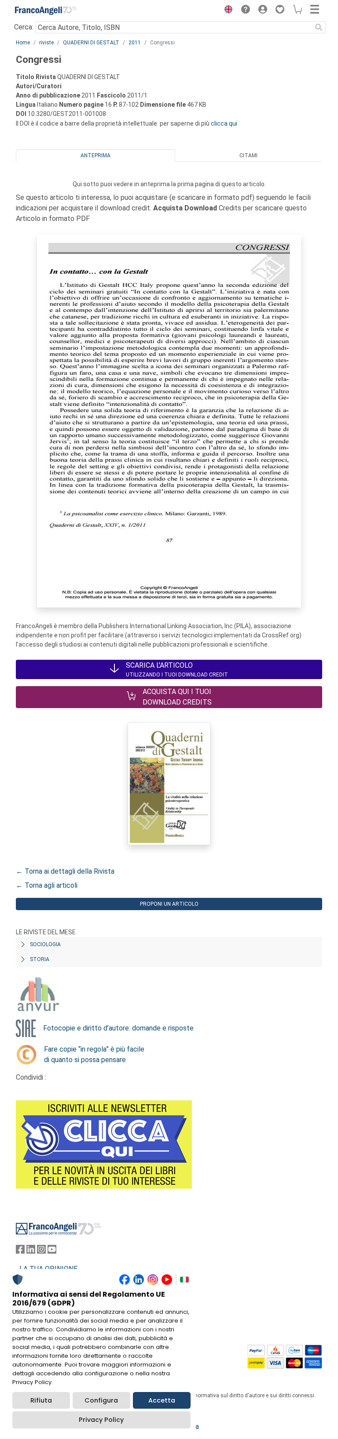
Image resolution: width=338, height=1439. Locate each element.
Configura (101, 1400)
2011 (135, 43)
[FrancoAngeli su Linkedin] (30, 1251)
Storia (39, 959)
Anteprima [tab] (95, 155)
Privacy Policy (101, 1419)
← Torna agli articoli (46, 885)
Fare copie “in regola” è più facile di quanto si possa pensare (94, 1054)
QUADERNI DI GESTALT (91, 43)
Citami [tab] (248, 155)
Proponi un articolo (169, 904)
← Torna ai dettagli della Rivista (65, 871)
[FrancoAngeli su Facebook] (20, 1251)
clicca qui (224, 123)
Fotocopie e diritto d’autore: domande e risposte (118, 1028)
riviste (46, 43)
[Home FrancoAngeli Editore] (46, 10)
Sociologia (45, 944)
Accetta (161, 1400)
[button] (226, 10)
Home (23, 43)
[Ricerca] (319, 27)
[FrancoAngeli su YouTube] (52, 1251)
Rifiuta (41, 1400)
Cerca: (23, 27)
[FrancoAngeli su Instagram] (41, 1251)
